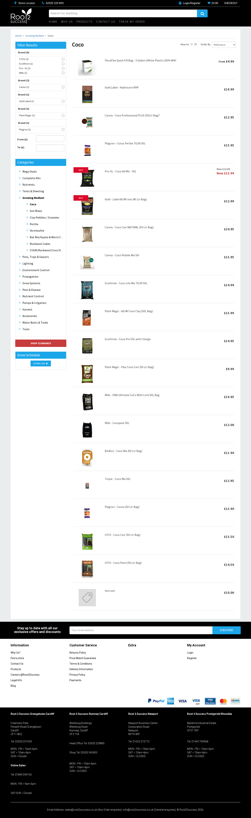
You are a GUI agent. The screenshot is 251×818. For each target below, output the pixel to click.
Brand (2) (23, 80)
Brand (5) (23, 52)
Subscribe (226, 630)
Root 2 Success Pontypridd (203, 713)
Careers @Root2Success (25, 674)
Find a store (17, 658)
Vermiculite (37, 230)
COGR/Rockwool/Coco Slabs (47, 250)
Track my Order (132, 21)
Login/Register (191, 3)
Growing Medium (35, 35)
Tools (26, 329)
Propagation (30, 276)
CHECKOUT (231, 3)
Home (53, 21)
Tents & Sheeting (33, 191)
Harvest (27, 309)
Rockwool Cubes (40, 244)
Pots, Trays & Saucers (35, 257)
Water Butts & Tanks (35, 322)
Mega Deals (29, 171)
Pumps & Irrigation (34, 303)
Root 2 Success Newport (143, 713)
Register (192, 658)
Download (39, 363)
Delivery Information (81, 669)
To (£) (20, 147)
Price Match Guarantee (82, 658)
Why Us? (15, 652)
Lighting (27, 263)
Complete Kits (31, 178)
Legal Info (16, 680)
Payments (75, 680)
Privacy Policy (77, 674)
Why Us (67, 21)
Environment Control (36, 270)
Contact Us (105, 21)
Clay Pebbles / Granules (44, 217)
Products (84, 21)
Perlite (34, 224)
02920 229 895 (54, 3)
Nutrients (28, 184)
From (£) (22, 139)
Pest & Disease (31, 290)
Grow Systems (31, 283)
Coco (33, 204)
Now (225, 173)
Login (190, 652)
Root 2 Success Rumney (84, 713)
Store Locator (26, 3)
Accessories (29, 316)
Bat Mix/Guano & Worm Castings (50, 237)
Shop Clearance (41, 343)
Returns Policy (77, 652)
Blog (13, 685)
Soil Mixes (36, 211)
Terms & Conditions (80, 663)
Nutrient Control (33, 296)
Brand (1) (23, 94)
